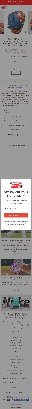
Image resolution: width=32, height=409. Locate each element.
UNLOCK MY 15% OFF (16, 215)
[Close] (29, 181)
